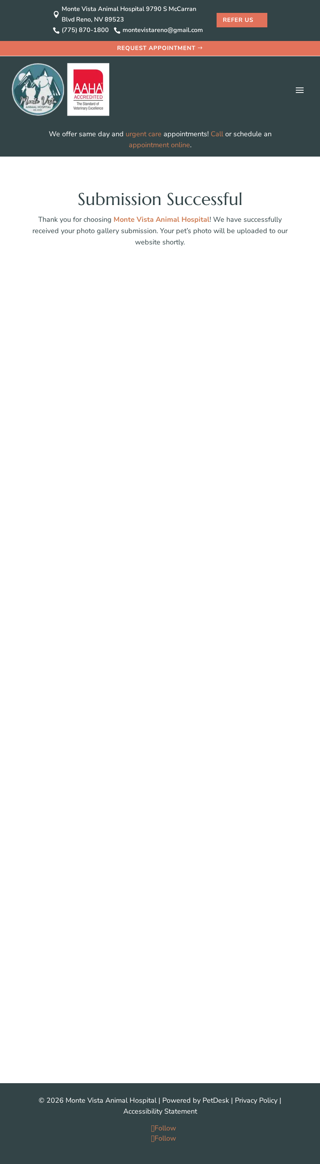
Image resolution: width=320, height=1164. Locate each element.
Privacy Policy (256, 1100)
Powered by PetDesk (195, 1100)
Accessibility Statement (160, 1111)
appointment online (159, 145)
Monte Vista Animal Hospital (162, 219)
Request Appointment (156, 48)
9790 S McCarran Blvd (160, 498)
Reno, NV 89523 (160, 509)
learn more (59, 873)
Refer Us (238, 20)
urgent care (144, 134)
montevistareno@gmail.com (171, 427)
